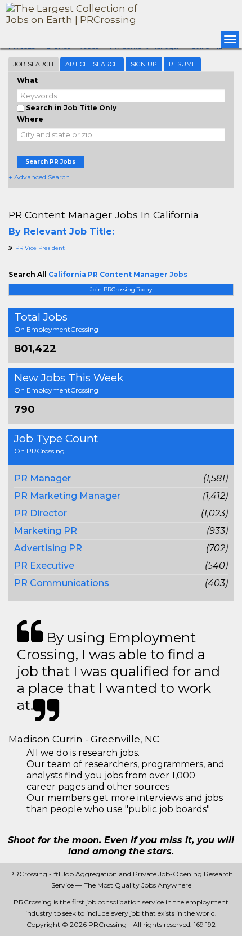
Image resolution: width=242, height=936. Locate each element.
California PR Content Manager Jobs (117, 274)
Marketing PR (45, 530)
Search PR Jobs (50, 161)
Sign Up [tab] (144, 64)
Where (30, 119)
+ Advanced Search (39, 177)
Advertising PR (48, 548)
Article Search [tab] (92, 64)
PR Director (40, 513)
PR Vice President (40, 247)
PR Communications (61, 583)
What (27, 80)
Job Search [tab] (33, 64)
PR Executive (44, 565)
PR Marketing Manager (67, 495)
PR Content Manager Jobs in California (103, 214)
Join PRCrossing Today (121, 289)
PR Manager (42, 478)
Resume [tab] (182, 64)
